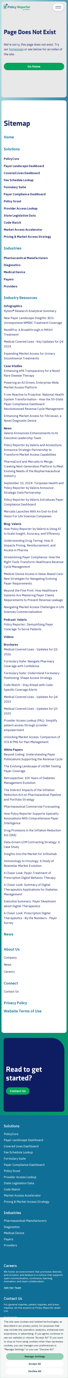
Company (10, 957)
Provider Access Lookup (20, 208)
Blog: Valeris (12, 524)
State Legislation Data (20, 215)
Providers (10, 286)
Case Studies (13, 366)
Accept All (35, 1363)
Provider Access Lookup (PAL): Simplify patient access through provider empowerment (30, 725)
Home (9, 137)
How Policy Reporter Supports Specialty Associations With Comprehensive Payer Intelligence (31, 818)
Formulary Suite (15, 187)
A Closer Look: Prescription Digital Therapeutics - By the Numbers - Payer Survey (30, 918)
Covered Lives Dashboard (22, 173)
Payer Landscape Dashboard (24, 166)
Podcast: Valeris (15, 620)
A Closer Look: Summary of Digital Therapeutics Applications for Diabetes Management (31, 889)
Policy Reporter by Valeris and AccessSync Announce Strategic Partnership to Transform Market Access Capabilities (33, 449)
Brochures (11, 644)
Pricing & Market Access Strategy (27, 237)
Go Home (34, 66)
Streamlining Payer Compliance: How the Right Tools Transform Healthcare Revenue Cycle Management (34, 562)
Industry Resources (20, 297)
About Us (12, 949)
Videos (9, 637)
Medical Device (14, 272)
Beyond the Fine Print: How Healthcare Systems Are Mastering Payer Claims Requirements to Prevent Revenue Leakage (33, 595)
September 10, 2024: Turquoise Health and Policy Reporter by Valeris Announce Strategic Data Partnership (34, 487)
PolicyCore (11, 159)
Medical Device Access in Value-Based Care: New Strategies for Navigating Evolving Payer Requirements (34, 578)
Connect (11, 983)
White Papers (13, 750)
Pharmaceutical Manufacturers (26, 258)
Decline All (34, 1371)
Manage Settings (35, 1356)
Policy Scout (12, 201)
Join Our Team (12, 1287)
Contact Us (11, 991)
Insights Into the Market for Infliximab (30, 854)
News (8, 428)
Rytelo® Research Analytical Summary (30, 311)
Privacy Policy (15, 1003)
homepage (16, 49)
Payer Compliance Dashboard (25, 194)
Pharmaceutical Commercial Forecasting (32, 806)
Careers (9, 972)
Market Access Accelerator (23, 229)
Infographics (13, 306)
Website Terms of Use (23, 1011)
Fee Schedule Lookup (19, 180)
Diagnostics (12, 265)
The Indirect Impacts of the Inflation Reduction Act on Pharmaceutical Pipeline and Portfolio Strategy (32, 794)
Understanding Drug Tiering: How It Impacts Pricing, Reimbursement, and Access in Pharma (30, 545)
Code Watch (12, 222)
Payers (9, 279)
